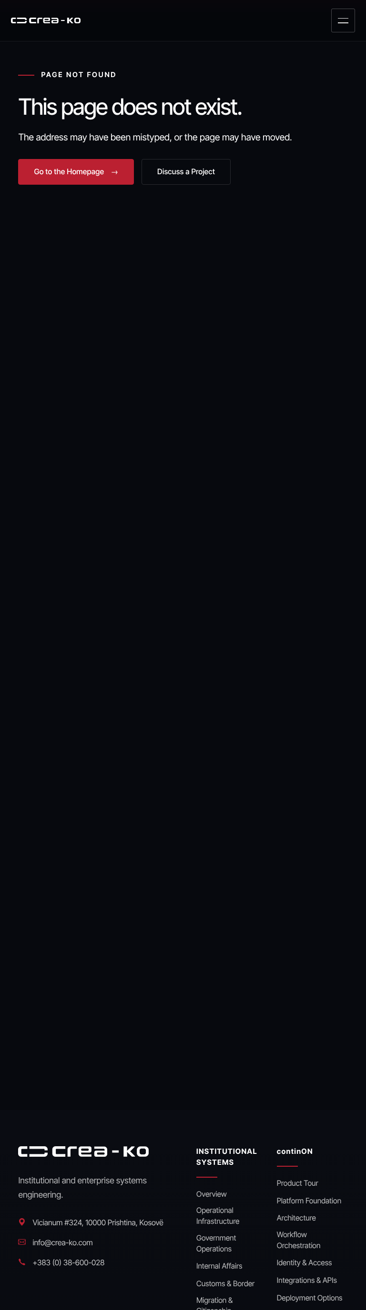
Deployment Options (310, 1297)
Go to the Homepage (76, 171)
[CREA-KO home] (46, 20)
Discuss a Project (186, 171)
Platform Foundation (309, 1200)
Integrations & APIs (307, 1280)
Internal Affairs (219, 1265)
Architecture (296, 1217)
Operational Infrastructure (217, 1216)
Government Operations (216, 1243)
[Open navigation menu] (343, 20)
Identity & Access (304, 1262)
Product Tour (297, 1183)
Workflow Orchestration (299, 1240)
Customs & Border (225, 1283)
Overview (211, 1194)
